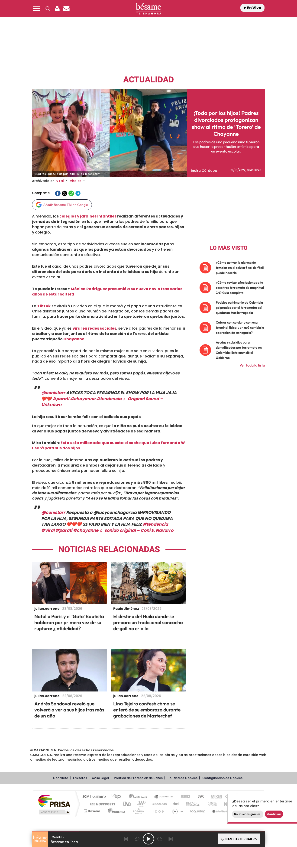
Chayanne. (74, 339)
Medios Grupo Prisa (54, 812)
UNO (127, 804)
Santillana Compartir (164, 797)
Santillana (139, 797)
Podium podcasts (138, 811)
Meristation (220, 811)
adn (214, 797)
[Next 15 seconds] (159, 838)
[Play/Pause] (148, 838)
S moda (177, 811)
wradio (141, 804)
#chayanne (82, 399)
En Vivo (253, 7)
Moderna (115, 811)
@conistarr (53, 393)
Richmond (92, 811)
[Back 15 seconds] (137, 838)
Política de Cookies (182, 778)
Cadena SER (184, 797)
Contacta (60, 778)
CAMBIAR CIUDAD (238, 839)
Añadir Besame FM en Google (65, 205)
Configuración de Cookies (222, 778)
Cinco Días (158, 804)
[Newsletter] (66, 8)
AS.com (198, 797)
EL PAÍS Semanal (193, 804)
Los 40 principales (117, 797)
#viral (48, 530)
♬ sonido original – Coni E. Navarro (136, 530)
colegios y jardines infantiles (87, 216)
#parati (60, 399)
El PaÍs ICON (158, 811)
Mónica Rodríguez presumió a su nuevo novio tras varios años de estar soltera (107, 291)
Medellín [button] (57, 837)
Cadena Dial (176, 804)
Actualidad (148, 80)
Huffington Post (101, 804)
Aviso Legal (100, 778)
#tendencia (109, 399)
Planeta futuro (210, 804)
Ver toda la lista (252, 365)
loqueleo (198, 811)
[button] (36, 8)
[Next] (170, 838)
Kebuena (226, 804)
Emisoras (80, 778)
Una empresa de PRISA (54, 800)
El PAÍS (95, 797)
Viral (60, 180)
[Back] (126, 838)
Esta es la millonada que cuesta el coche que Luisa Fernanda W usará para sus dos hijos (108, 445)
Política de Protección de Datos (138, 778)
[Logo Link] (148, 9)
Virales (75, 180)
